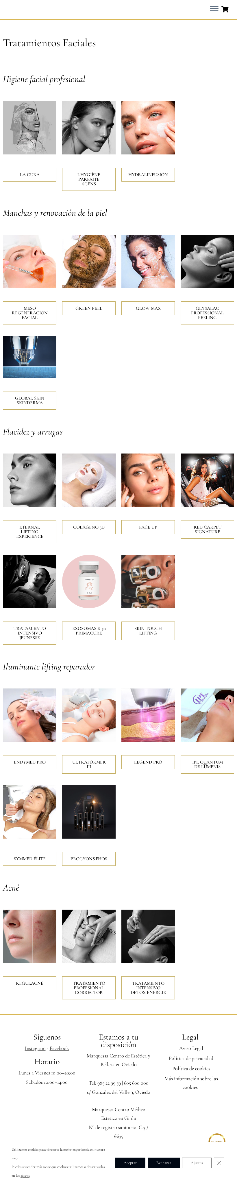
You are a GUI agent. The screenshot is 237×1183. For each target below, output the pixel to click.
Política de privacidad (191, 1058)
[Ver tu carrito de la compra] (225, 8)
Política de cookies (191, 1068)
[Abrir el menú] (214, 9)
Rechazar (163, 1162)
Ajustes (197, 1162)
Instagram (35, 1048)
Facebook (59, 1048)
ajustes (25, 1175)
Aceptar (130, 1162)
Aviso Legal (191, 1048)
